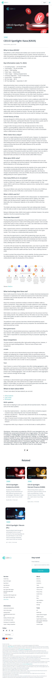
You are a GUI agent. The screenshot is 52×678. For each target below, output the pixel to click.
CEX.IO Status (8, 634)
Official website (9, 395)
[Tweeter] (27, 450)
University (38, 581)
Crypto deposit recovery (41, 618)
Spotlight (5, 37)
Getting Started (7, 612)
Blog (37, 598)
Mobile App (38, 612)
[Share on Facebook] (25, 450)
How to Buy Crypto (8, 610)
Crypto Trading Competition (9, 624)
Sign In (44, 2)
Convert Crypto (39, 624)
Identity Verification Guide (9, 617)
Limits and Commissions (9, 608)
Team (37, 585)
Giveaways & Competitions (9, 622)
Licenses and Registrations (27, 664)
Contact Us (38, 583)
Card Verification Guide (8, 620)
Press (37, 596)
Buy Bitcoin (6, 583)
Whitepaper (8, 399)
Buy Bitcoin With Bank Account (8, 592)
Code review (8, 397)
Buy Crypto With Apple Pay (9, 597)
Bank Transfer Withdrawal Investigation (41, 621)
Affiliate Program (40, 616)
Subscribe (40, 570)
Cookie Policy (39, 593)
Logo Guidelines (39, 600)
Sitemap (38, 604)
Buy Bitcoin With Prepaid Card (10, 595)
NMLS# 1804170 (11, 646)
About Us (38, 578)
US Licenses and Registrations (24, 649)
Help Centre (38, 602)
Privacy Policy (39, 591)
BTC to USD (6, 587)
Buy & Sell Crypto (7, 581)
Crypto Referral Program (41, 614)
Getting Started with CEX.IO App (9, 615)
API (37, 610)
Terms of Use (39, 589)
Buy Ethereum (7, 585)
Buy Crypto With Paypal (8, 589)
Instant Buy (6, 578)
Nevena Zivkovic (7, 44)
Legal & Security (39, 587)
